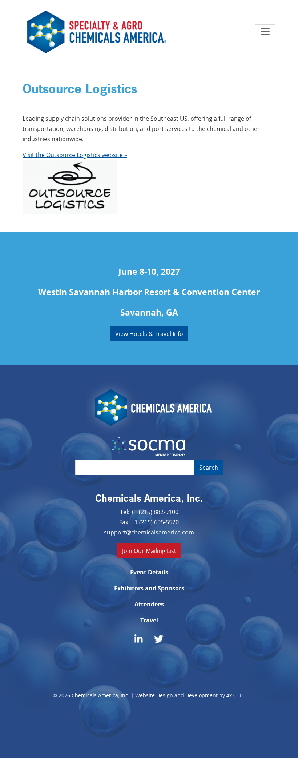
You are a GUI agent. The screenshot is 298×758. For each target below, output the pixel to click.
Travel (149, 620)
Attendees (149, 604)
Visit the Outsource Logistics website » (75, 155)
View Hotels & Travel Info (149, 333)
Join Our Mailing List (149, 550)
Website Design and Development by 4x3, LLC (190, 695)
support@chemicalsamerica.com (149, 532)
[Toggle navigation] (265, 31)
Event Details (149, 572)
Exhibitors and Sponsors (149, 588)
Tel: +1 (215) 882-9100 (149, 512)
